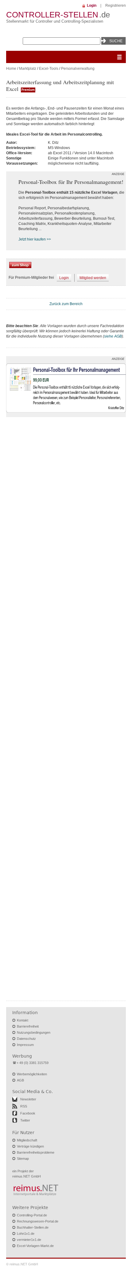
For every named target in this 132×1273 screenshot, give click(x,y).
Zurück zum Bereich (66, 304)
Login (91, 5)
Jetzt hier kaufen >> (34, 239)
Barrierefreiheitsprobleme (35, 1152)
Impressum (25, 1045)
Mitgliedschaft (27, 1140)
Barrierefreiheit (28, 1026)
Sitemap (23, 1158)
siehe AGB (113, 336)
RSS (23, 1106)
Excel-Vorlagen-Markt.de (35, 1246)
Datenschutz (26, 1038)
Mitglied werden (93, 278)
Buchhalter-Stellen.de (33, 1227)
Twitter (25, 1120)
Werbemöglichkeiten (32, 1074)
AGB (20, 1080)
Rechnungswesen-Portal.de (37, 1221)
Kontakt (22, 1020)
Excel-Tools (48, 68)
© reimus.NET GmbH (22, 1264)
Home (11, 68)
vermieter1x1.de (29, 1239)
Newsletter (28, 1099)
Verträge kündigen (30, 1146)
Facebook (27, 1113)
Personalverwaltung (78, 68)
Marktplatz (27, 68)
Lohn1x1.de (25, 1233)
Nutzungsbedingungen (33, 1032)
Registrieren (115, 5)
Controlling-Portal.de (32, 1215)
